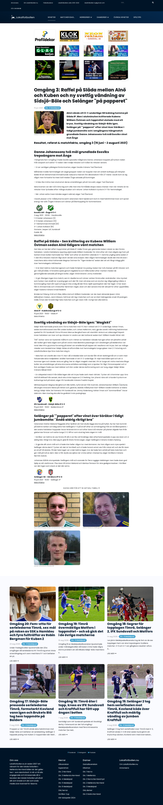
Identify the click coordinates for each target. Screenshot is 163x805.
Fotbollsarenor (48, 3)
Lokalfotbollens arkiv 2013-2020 (68, 3)
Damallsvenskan (90, 764)
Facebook (72, 752)
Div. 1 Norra (87, 771)
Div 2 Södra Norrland (92, 794)
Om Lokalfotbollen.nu (31, 3)
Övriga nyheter (121, 17)
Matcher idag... (67, 17)
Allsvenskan (63, 764)
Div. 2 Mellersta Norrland (93, 783)
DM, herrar (63, 790)
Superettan (63, 768)
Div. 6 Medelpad (65, 786)
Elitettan (86, 768)
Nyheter (51, 17)
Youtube (92, 752)
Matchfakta (39, 235)
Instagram (82, 752)
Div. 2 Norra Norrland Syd (93, 779)
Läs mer (13, 661)
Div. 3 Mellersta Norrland (69, 775)
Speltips (137, 17)
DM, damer (87, 790)
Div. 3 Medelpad (89, 786)
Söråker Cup (63, 794)
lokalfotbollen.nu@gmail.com (94, 3)
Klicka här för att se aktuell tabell (80, 488)
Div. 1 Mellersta (89, 775)
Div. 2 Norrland (64, 771)
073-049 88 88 (16, 8)
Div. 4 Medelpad (52, 108)
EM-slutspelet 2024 (66, 797)
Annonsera (14, 3)
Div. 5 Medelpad (65, 783)
